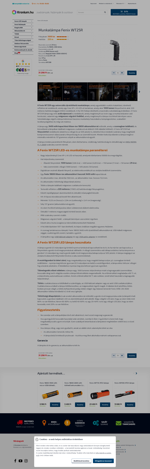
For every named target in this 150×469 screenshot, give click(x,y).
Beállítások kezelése (81, 461)
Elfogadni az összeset (103, 461)
